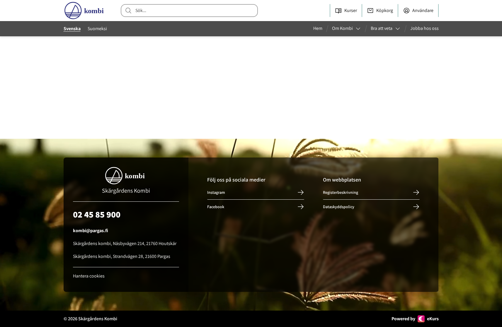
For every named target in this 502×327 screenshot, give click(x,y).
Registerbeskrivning (340, 192)
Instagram (216, 192)
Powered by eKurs (415, 319)
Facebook (215, 206)
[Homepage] (85, 10)
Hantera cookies (89, 276)
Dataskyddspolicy (338, 206)
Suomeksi (97, 28)
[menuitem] (320, 29)
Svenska (72, 28)
